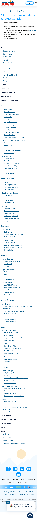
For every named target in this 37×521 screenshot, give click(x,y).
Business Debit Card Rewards (13, 247)
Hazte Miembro (9, 412)
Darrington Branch (9, 51)
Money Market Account (11, 211)
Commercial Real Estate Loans (13, 234)
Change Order (8, 250)
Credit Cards (8, 143)
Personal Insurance (10, 319)
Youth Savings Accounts (11, 216)
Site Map (11, 482)
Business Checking (9, 242)
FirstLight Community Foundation (14, 388)
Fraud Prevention (9, 351)
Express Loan (8, 148)
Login (29, 3)
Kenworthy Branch (9, 63)
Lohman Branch (8, 69)
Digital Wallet (8, 272)
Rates (3, 431)
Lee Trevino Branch (9, 66)
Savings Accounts (9, 208)
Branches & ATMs (7, 48)
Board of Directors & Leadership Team (16, 378)
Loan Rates (7, 171)
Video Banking (8, 290)
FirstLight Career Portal (11, 401)
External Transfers (9, 277)
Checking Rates (9, 190)
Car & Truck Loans (9, 112)
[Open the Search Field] (24, 3)
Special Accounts (9, 340)
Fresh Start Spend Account (12, 187)
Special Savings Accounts (11, 218)
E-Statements (8, 264)
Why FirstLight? (9, 373)
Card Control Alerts (10, 292)
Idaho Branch (7, 60)
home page (32, 30)
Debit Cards (7, 198)
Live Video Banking (8, 92)
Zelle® (6, 274)
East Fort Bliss (7, 57)
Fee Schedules (6, 416)
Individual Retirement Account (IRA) (15, 311)
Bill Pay (6, 266)
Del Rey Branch (8, 54)
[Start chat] (30, 515)
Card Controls (8, 200)
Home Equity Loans (10, 130)
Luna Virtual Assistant (10, 285)
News (3, 427)
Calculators (7, 361)
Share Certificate (9, 213)
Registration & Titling (10, 122)
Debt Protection (9, 153)
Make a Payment (7, 96)
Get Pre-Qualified (9, 135)
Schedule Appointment (9, 100)
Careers (3, 85)
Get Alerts (7, 295)
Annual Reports (9, 380)
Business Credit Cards (10, 237)
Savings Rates (8, 221)
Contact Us (5, 89)
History (6, 375)
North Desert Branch (10, 75)
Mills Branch (7, 72)
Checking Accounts (10, 185)
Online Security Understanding (13, 348)
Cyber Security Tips (10, 346)
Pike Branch (7, 78)
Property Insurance (10, 322)
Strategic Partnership (10, 393)
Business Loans (8, 232)
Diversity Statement (10, 383)
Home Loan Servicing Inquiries (13, 166)
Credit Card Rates (9, 203)
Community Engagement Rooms (14, 396)
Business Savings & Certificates (13, 245)
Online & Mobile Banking (12, 261)
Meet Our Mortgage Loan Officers (14, 443)
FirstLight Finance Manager (12, 287)
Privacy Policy (6, 423)
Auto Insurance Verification (12, 163)
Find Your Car (8, 117)
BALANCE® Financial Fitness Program (15, 333)
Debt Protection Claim (11, 168)
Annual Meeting (9, 391)
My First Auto (8, 119)
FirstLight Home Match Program (14, 137)
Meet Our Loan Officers (11, 132)
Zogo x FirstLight (9, 335)
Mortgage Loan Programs (12, 127)
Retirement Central (10, 313)
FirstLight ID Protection (11, 353)
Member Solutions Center (12, 173)
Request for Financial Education (14, 338)
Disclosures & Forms (8, 419)
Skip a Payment (9, 161)
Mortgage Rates (8, 440)
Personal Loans (8, 145)
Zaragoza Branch (8, 81)
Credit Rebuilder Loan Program (13, 150)
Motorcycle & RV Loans (11, 114)
